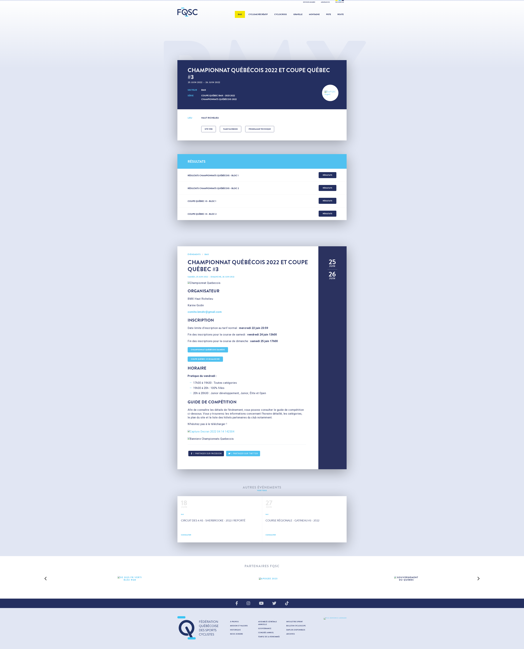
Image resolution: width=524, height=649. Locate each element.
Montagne (314, 14)
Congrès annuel (266, 632)
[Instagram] (248, 603)
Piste (328, 14)
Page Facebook (230, 129)
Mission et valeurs (239, 626)
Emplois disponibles (295, 630)
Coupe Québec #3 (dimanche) (205, 359)
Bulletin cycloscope (296, 626)
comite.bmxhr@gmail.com (205, 312)
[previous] (46, 579)
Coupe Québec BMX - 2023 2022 (218, 95)
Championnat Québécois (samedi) (208, 349)
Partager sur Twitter (245, 453)
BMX (240, 14)
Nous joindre (236, 634)
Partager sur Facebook (208, 453)
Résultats (327, 175)
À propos (234, 621)
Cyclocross (280, 14)
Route (340, 14)
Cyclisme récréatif (258, 14)
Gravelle (297, 14)
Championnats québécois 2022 (219, 99)
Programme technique (260, 129)
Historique (235, 630)
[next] (478, 579)
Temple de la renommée (269, 636)
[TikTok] (287, 603)
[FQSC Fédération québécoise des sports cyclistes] (194, 12)
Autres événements (262, 487)
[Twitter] (274, 603)
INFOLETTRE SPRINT (294, 621)
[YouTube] (261, 603)
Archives (290, 634)
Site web (208, 129)
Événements (194, 254)
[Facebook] (236, 603)
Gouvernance (264, 628)
